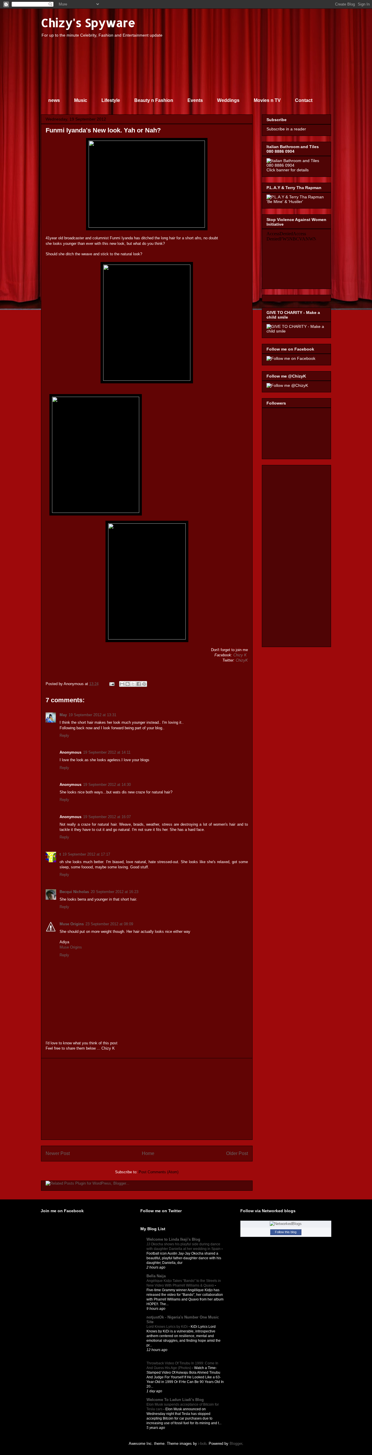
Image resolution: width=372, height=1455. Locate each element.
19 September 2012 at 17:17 (86, 854)
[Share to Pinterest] (144, 684)
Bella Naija (156, 1276)
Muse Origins (72, 924)
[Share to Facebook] (139, 684)
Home (148, 1153)
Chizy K (240, 655)
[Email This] (122, 684)
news (54, 100)
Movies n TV (267, 100)
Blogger (236, 1443)
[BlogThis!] (127, 684)
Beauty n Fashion (153, 100)
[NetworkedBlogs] (286, 1224)
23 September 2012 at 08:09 (109, 924)
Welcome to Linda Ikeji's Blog (173, 1239)
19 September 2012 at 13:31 (92, 715)
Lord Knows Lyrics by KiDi (167, 1327)
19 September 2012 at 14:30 (107, 784)
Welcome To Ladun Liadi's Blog (175, 1399)
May (63, 715)
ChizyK (242, 660)
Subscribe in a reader (286, 129)
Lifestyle (110, 100)
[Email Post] (111, 684)
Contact (303, 100)
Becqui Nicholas (74, 892)
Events (195, 100)
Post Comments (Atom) (158, 1172)
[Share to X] (133, 684)
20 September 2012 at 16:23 (114, 892)
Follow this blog (285, 1232)
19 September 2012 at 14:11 (106, 752)
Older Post (237, 1153)
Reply (64, 735)
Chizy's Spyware (88, 22)
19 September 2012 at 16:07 (107, 817)
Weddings (228, 100)
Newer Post (58, 1153)
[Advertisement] (146, 1099)
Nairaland (155, 1358)
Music (80, 100)
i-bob (202, 1443)
